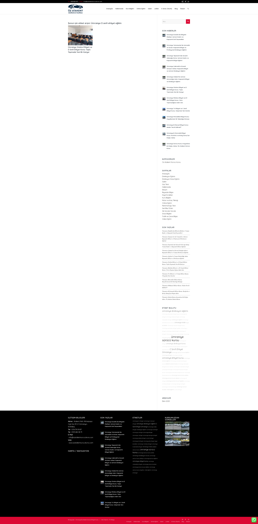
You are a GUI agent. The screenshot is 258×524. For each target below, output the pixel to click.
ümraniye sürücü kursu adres (180, 375)
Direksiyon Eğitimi (168, 176)
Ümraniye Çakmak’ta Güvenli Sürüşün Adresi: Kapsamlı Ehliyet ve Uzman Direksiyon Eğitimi (177, 68)
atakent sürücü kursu (172, 364)
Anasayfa (165, 174)
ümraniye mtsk (180, 322)
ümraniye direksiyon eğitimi (175, 311)
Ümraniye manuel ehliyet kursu (176, 325)
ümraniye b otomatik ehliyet (181, 366)
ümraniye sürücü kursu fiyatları (175, 381)
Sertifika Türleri (167, 208)
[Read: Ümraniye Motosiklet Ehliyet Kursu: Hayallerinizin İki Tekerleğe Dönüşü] (164, 117)
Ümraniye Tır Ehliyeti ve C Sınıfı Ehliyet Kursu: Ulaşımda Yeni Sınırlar (115, 505)
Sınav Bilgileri (167, 214)
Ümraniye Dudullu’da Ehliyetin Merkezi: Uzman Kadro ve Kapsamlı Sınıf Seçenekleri (176, 37)
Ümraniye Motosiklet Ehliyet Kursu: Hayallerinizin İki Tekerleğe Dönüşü (172, 281)
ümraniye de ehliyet (149, 441)
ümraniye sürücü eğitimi (151, 458)
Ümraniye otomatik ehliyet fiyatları (171, 328)
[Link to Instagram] (182, 1)
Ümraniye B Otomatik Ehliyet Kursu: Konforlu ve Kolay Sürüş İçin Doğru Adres (178, 135)
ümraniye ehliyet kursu (173, 358)
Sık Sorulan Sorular (169, 211)
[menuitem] (109, 8)
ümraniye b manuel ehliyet (169, 387)
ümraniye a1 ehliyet (138, 441)
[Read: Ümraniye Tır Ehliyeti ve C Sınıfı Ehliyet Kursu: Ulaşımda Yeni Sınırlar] (164, 109)
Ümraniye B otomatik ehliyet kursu (175, 372)
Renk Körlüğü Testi (169, 206)
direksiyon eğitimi (177, 320)
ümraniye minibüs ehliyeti (145, 444)
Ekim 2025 (166, 401)
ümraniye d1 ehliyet (167, 369)
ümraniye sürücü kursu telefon (180, 352)
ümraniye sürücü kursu (173, 338)
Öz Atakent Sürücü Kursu (171, 162)
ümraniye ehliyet (167, 355)
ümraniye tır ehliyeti (138, 421)
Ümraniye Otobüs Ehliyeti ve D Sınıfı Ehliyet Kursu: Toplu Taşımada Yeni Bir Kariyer (80, 49)
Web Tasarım (104, 519)
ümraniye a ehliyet (177, 355)
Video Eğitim (166, 219)
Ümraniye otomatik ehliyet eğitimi (171, 346)
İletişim (164, 190)
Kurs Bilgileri (166, 198)
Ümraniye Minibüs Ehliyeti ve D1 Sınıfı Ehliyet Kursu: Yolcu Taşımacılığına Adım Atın (177, 100)
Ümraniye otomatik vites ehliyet (174, 334)
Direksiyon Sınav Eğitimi (170, 179)
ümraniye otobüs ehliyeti (172, 317)
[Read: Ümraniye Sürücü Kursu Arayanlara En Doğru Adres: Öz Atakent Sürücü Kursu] (164, 144)
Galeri (164, 182)
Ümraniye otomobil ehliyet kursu (171, 314)
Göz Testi (165, 184)
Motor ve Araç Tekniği (170, 200)
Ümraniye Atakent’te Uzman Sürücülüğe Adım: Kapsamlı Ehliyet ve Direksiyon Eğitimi (178, 79)
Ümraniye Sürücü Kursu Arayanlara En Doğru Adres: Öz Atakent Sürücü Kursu (178, 146)
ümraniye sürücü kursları (150, 464)
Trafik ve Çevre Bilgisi (170, 216)
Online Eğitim (167, 203)
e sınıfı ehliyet (178, 389)
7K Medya (111, 519)
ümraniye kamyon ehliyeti (178, 384)
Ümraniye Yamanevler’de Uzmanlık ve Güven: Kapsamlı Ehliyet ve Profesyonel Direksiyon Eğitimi (178, 47)
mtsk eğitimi (170, 389)
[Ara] (188, 8)
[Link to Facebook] (185, 1)
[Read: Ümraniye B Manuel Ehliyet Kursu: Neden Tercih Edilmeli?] (164, 126)
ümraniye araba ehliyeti (172, 331)
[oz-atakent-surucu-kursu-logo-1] (75, 8)
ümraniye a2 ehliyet (152, 429)
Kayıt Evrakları (167, 195)
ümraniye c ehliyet (138, 435)
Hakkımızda (166, 187)
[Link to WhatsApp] (188, 1)
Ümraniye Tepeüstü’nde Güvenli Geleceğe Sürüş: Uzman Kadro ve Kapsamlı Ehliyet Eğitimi (178, 58)
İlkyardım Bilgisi (167, 192)
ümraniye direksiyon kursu (176, 344)
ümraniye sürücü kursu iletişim (171, 378)
